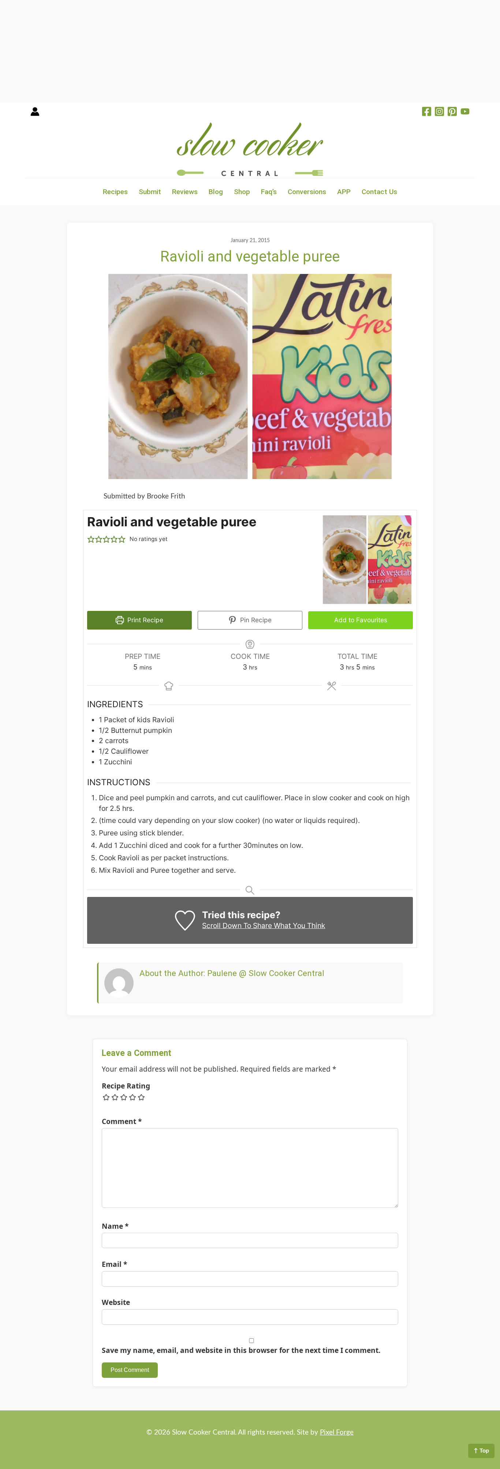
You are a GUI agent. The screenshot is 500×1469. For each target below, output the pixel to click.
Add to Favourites (360, 620)
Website (116, 1302)
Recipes (115, 192)
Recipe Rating (126, 1086)
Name (115, 1226)
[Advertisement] (219, 51)
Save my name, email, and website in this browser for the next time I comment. (241, 1350)
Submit (150, 192)
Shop (242, 192)
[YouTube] (465, 112)
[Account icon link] (35, 114)
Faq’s (269, 192)
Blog (216, 192)
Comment (122, 1121)
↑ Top (481, 1451)
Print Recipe (144, 620)
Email (114, 1264)
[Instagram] (439, 112)
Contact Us (379, 192)
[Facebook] (426, 112)
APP (344, 192)
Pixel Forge (337, 1432)
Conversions (307, 192)
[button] (91, 539)
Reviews (185, 192)
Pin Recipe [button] (255, 620)
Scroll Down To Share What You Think (263, 925)
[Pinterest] (452, 112)
